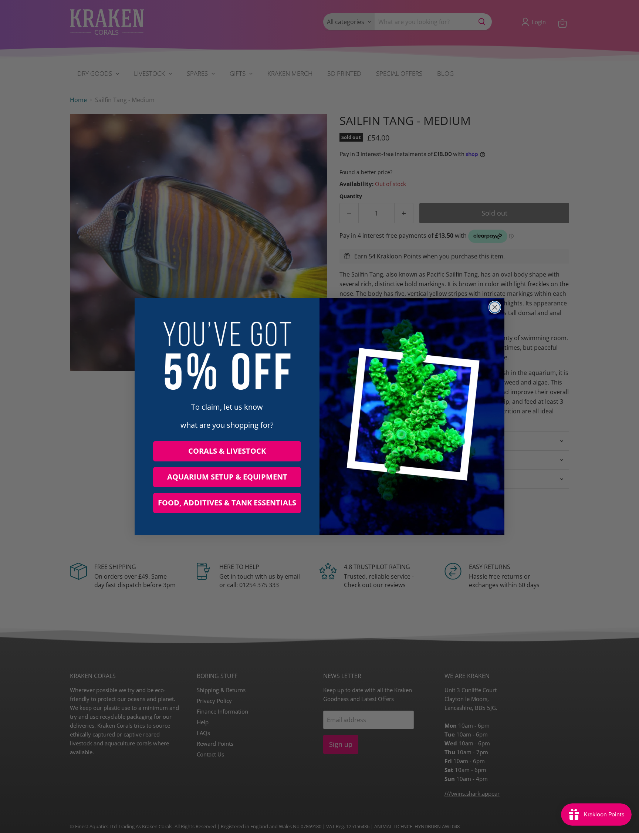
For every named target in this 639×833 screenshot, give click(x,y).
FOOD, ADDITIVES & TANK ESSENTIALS (227, 503)
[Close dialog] (494, 307)
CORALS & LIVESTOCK (227, 451)
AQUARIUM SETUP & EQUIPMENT (227, 477)
